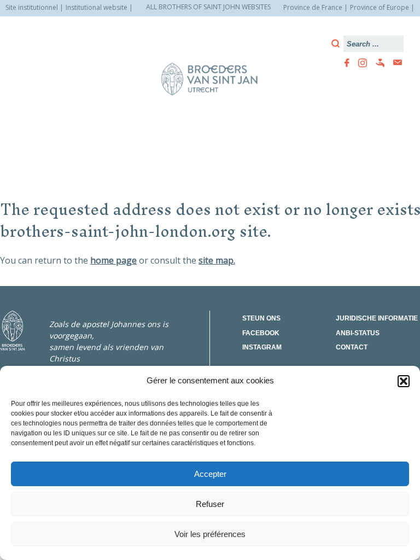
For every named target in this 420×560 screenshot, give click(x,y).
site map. (217, 260)
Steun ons (261, 318)
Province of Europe (379, 7)
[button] (403, 381)
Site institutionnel (31, 7)
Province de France (312, 7)
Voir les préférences (210, 534)
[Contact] (394, 63)
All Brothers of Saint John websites (208, 6)
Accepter (210, 474)
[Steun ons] (376, 63)
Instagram (262, 347)
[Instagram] (359, 63)
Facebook (260, 333)
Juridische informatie (377, 318)
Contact (352, 347)
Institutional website (96, 7)
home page (113, 260)
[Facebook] (343, 63)
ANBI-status (358, 333)
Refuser (210, 504)
